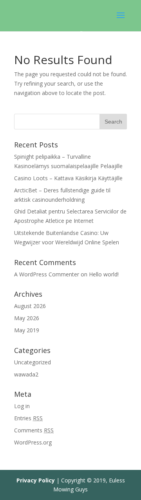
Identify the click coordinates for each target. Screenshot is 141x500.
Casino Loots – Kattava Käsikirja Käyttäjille (68, 178)
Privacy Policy (35, 480)
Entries (28, 418)
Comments (34, 430)
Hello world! (104, 274)
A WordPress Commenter (46, 274)
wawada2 (26, 374)
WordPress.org (33, 442)
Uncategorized (32, 362)
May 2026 (26, 318)
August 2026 (30, 306)
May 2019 (26, 330)
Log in (22, 406)
